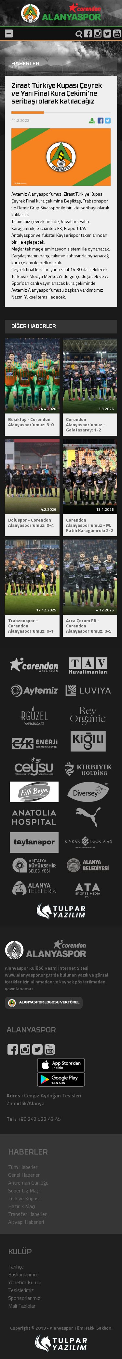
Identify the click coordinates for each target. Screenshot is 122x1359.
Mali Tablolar (21, 1306)
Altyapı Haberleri (26, 1222)
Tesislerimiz (21, 1290)
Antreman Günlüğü (28, 1183)
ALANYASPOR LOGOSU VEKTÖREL (49, 1002)
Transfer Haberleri (27, 1214)
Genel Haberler (24, 1175)
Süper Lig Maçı (24, 1190)
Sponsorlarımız (24, 1298)
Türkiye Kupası (24, 1198)
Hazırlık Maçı (21, 1206)
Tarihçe (16, 1266)
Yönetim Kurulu (24, 1282)
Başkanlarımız (23, 1274)
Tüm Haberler (22, 1167)
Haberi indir (92, 120)
